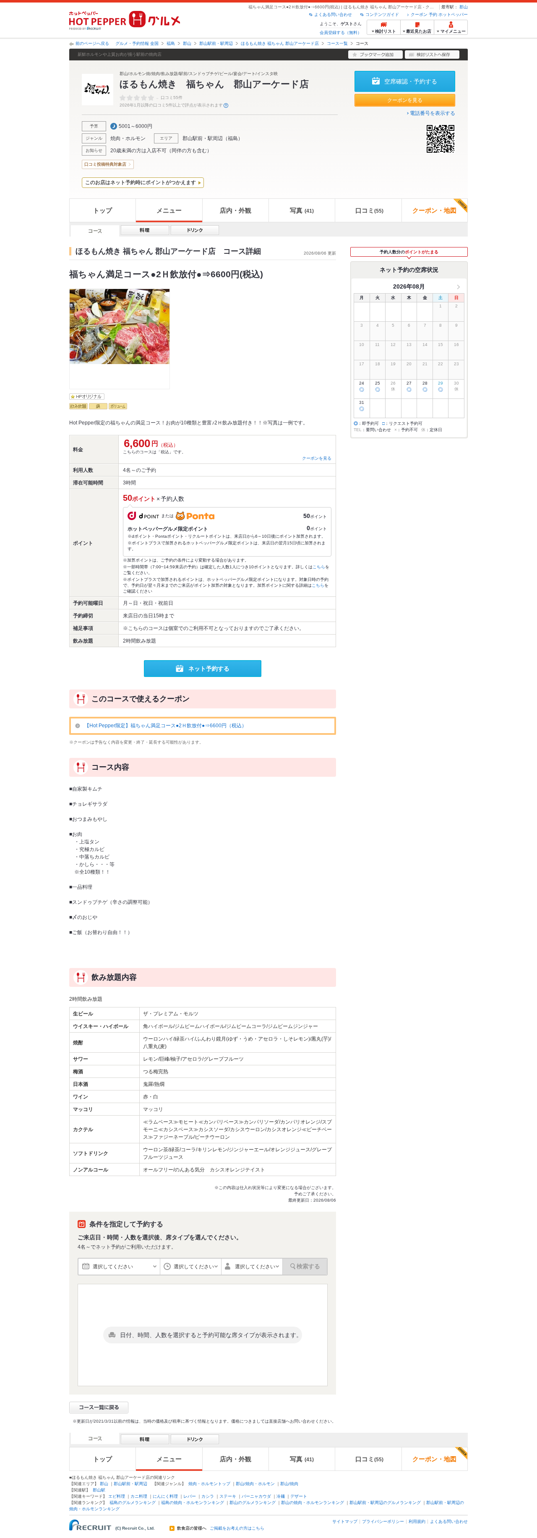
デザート (298, 1496)
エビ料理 (116, 1496)
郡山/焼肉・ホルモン (255, 1483)
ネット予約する (208, 668)
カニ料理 (138, 1496)
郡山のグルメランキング (252, 1502)
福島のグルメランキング (132, 1502)
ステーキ (227, 1496)
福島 (171, 43)
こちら (319, 567)
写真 (302, 210)
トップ (102, 210)
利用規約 (417, 1521)
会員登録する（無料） (341, 32)
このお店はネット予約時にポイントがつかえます (140, 182)
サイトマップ (344, 1521)
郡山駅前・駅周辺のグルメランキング (385, 1502)
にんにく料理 (165, 1496)
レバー (189, 1496)
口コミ (369, 210)
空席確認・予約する (410, 81)
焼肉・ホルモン (128, 138)
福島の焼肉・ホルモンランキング (192, 1502)
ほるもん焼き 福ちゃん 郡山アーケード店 (280, 43)
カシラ (207, 1496)
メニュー (169, 210)
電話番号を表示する (432, 113)
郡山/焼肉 (289, 1483)
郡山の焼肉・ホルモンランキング (312, 1502)
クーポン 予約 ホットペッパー (439, 14)
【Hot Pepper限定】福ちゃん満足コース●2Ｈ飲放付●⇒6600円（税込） (165, 726)
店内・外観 (235, 210)
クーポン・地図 (434, 210)
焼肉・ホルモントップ (209, 1483)
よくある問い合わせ (333, 14)
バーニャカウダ (256, 1496)
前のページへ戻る (92, 43)
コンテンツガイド (382, 14)
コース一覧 (337, 43)
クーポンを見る (404, 100)
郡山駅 (99, 1490)
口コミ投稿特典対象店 (105, 164)
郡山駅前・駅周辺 (216, 43)
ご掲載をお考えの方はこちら (237, 1528)
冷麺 (280, 1496)
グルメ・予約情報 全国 (137, 43)
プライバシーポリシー (383, 1521)
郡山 (463, 7)
